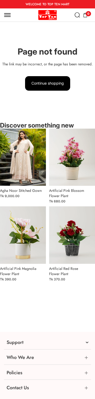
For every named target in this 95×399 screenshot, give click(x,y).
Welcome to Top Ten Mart (47, 4)
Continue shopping (47, 83)
